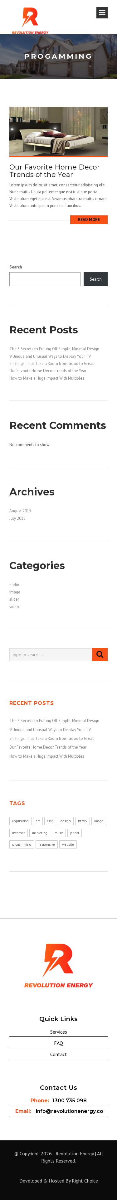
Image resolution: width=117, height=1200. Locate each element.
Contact (58, 1054)
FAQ (58, 1043)
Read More (89, 219)
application (20, 821)
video (14, 606)
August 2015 (20, 511)
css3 (50, 821)
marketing (39, 833)
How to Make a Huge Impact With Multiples (46, 378)
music (59, 833)
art (38, 821)
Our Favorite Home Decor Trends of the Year (54, 171)
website (68, 844)
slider (14, 599)
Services (58, 1032)
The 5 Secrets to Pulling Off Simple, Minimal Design (54, 349)
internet (18, 833)
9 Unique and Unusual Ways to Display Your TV (50, 356)
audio (14, 585)
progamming (21, 844)
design (66, 821)
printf (74, 833)
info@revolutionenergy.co (69, 1111)
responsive (46, 844)
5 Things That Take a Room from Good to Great (51, 363)
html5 (82, 821)
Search (15, 267)
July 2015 (17, 518)
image (14, 592)
